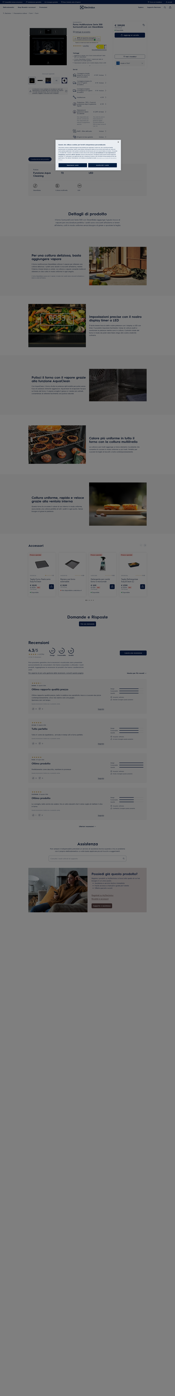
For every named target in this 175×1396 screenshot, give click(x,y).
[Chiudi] (118, 142)
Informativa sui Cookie (103, 158)
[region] (88, 155)
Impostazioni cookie (73, 165)
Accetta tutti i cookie (102, 165)
